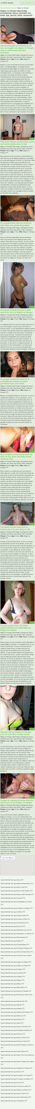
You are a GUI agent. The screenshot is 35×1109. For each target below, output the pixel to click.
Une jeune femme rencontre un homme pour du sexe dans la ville (15, 528)
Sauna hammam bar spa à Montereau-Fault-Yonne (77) (16, 996)
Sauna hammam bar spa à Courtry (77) (13, 926)
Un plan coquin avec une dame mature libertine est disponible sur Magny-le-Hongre (15, 627)
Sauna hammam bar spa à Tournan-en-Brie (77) (16, 1086)
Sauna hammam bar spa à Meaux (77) (12, 980)
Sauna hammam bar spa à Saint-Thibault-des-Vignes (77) (17, 1063)
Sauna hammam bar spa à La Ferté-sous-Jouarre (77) (16, 957)
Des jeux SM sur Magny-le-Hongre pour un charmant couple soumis (15, 733)
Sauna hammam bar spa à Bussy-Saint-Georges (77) (17, 894)
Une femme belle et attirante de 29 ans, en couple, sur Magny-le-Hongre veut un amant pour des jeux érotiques (17, 49)
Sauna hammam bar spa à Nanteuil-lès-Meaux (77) (17, 1012)
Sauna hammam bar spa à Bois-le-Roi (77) (14, 887)
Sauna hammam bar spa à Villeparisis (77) (14, 1101)
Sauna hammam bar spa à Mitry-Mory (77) (14, 987)
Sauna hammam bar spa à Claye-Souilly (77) (15, 915)
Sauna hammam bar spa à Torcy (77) (12, 1082)
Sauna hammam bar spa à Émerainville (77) (14, 937)
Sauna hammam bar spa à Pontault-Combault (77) (16, 1030)
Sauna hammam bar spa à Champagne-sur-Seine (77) (16, 903)
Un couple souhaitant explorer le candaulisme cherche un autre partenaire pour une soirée (14, 381)
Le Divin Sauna (6, 3)
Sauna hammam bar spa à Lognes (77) (13, 976)
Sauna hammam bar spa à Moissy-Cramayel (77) (16, 991)
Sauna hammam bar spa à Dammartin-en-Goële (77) (17, 934)
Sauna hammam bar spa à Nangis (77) (12, 1008)
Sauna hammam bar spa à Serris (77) (12, 1072)
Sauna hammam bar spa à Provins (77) (13, 1034)
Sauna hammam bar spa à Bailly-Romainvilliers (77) (17, 883)
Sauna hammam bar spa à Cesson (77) (13, 898)
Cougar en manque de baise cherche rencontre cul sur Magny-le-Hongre (16, 801)
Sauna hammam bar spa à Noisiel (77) (12, 1019)
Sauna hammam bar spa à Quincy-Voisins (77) (15, 1037)
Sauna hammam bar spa (7, 8)
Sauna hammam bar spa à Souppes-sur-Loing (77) (16, 1075)
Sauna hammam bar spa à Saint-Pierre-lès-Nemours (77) (17, 1056)
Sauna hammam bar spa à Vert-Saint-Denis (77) (16, 1097)
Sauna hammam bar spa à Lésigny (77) (13, 969)
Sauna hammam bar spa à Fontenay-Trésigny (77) (16, 948)
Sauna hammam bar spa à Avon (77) (12, 880)
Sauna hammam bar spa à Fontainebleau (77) (15, 944)
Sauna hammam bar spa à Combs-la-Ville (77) (15, 919)
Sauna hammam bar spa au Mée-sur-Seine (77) (16, 965)
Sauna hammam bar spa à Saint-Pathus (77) (14, 1051)
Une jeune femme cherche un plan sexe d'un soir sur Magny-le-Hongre (16, 311)
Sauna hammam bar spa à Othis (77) (12, 1023)
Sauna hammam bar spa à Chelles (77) (13, 912)
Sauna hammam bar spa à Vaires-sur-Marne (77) (16, 1090)
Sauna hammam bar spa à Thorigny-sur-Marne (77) (17, 1079)
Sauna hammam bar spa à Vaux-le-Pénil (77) (15, 1093)
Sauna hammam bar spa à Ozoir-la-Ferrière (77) (16, 1027)
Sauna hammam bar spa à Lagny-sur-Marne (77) (16, 962)
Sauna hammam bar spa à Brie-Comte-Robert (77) (17, 891)
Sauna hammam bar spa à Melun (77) (12, 984)
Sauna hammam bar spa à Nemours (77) (13, 1016)
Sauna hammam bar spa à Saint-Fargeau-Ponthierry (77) (17, 1046)
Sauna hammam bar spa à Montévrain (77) (14, 1001)
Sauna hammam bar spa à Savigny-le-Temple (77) (16, 1068)
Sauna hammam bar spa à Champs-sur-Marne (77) (17, 908)
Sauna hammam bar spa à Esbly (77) (12, 941)
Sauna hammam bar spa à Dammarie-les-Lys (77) (16, 930)
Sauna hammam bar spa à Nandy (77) (12, 1005)
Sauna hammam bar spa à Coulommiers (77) (15, 923)
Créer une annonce (27, 3)
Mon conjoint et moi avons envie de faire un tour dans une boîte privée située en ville (16, 456)
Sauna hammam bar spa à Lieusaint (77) (13, 973)
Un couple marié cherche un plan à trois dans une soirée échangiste (15, 224)
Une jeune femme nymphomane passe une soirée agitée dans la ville (17, 143)
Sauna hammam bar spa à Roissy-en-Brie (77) (15, 1041)
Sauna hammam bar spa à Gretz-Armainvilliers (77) (17, 952)
